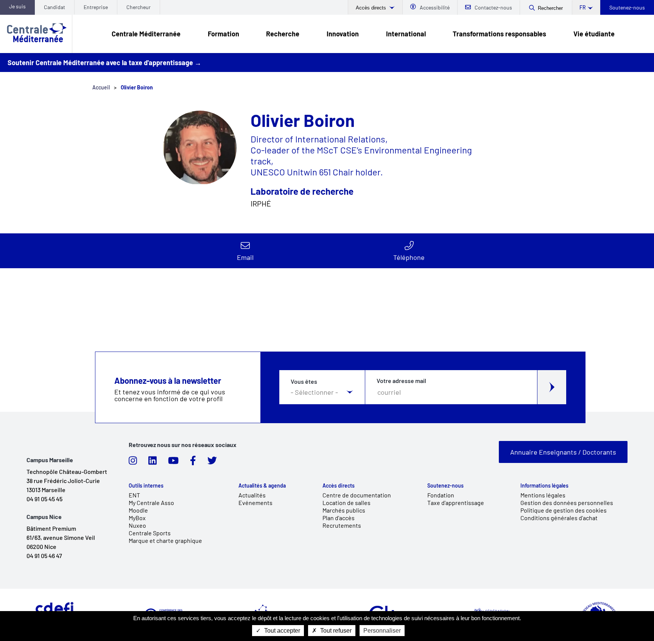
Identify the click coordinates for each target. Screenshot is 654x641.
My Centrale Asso (151, 502)
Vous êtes (304, 381)
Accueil (101, 87)
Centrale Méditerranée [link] (146, 34)
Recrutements (341, 525)
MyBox (137, 517)
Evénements (255, 502)
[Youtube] (173, 462)
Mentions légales (542, 495)
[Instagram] (133, 462)
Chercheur (138, 7)
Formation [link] (223, 34)
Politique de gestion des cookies (563, 510)
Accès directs (372, 8)
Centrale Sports (150, 532)
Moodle (138, 510)
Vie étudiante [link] (594, 34)
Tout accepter (281, 630)
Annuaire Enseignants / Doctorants (563, 452)
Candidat (54, 7)
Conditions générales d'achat (559, 517)
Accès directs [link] (338, 485)
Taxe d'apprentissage (455, 502)
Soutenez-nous (627, 7)
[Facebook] (193, 462)
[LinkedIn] (152, 462)
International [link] (406, 34)
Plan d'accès (338, 517)
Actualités (252, 495)
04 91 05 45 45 (44, 498)
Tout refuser (335, 630)
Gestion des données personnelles (566, 502)
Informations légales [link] (544, 485)
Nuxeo (137, 525)
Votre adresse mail (401, 381)
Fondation (440, 495)
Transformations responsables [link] (499, 34)
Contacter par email (245, 251)
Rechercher (550, 8)
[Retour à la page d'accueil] (36, 34)
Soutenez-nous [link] (445, 485)
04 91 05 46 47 (44, 555)
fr (582, 7)
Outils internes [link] (146, 485)
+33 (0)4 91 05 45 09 (409, 251)
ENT (134, 495)
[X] (212, 462)
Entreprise (96, 7)
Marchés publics (343, 510)
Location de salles (346, 502)
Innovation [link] (343, 34)
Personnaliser (382, 630)
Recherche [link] (282, 34)
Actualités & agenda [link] (262, 485)
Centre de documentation (356, 495)
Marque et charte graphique (165, 540)
